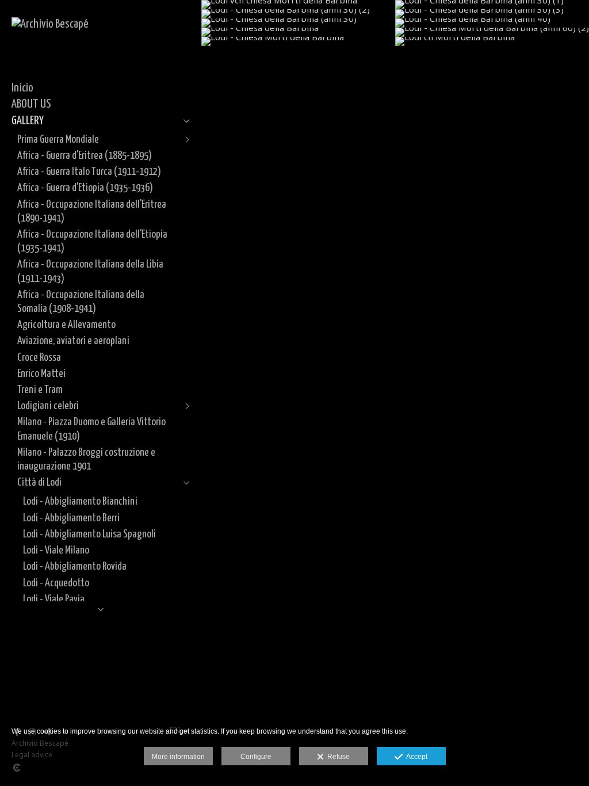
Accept (415, 757)
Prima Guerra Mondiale (58, 139)
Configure (255, 757)
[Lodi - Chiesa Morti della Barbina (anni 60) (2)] (492, 32)
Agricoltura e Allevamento (66, 324)
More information (178, 757)
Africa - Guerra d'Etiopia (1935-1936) (85, 187)
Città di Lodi (39, 482)
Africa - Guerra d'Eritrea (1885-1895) (84, 155)
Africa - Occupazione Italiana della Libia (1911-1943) (90, 271)
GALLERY (28, 121)
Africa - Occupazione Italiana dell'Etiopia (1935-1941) (92, 241)
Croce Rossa (39, 357)
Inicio (22, 88)
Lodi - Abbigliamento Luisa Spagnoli (89, 534)
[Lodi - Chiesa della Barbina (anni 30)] (298, 23)
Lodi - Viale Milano (56, 550)
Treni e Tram (40, 389)
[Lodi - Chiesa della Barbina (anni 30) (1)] (492, 4)
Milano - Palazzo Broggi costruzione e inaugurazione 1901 (86, 459)
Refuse (337, 757)
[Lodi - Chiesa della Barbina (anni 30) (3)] (492, 13)
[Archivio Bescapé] (50, 24)
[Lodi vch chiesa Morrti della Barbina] (298, 4)
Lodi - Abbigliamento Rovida (75, 566)
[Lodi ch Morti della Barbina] (492, 41)
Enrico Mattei (41, 373)
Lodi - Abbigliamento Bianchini (80, 501)
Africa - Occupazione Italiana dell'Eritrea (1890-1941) (91, 211)
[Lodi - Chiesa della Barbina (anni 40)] (492, 23)
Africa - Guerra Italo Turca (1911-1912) (89, 171)
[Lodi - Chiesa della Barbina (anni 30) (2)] (298, 13)
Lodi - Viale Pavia (54, 599)
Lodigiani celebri (48, 405)
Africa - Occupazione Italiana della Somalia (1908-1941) (80, 301)
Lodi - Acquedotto (56, 583)
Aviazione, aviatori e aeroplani (73, 340)
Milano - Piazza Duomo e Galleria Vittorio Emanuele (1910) (91, 429)
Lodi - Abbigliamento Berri (71, 518)
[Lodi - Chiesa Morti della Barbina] (298, 41)
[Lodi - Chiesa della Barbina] (298, 32)
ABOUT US (31, 104)
